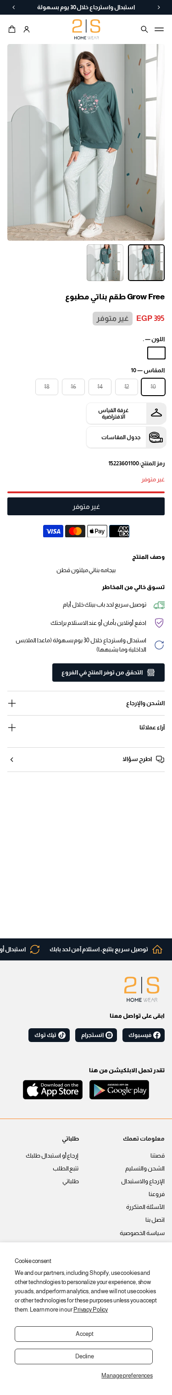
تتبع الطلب (66, 1168)
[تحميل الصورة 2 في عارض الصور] (105, 262)
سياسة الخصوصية (142, 1233)
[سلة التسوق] (13, 29)
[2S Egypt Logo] (142, 989)
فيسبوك (139, 1035)
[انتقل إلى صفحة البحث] (144, 29)
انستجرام (92, 1035)
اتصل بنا (155, 1220)
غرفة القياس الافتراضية (113, 413)
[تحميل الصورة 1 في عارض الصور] (146, 262)
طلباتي (70, 1181)
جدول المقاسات (120, 437)
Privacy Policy (90, 1310)
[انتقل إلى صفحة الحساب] (26, 29)
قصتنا (157, 1155)
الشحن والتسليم (145, 1168)
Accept (84, 1334)
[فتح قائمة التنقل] (159, 29)
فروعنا (157, 1194)
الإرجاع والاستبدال (143, 1181)
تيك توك (45, 1035)
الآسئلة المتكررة (145, 1207)
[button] (13, 29)
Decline (84, 1356)
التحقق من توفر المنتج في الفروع (102, 672)
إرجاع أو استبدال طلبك (52, 1155)
